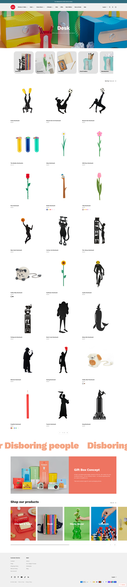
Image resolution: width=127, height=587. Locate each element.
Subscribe (76, 299)
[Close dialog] (88, 279)
